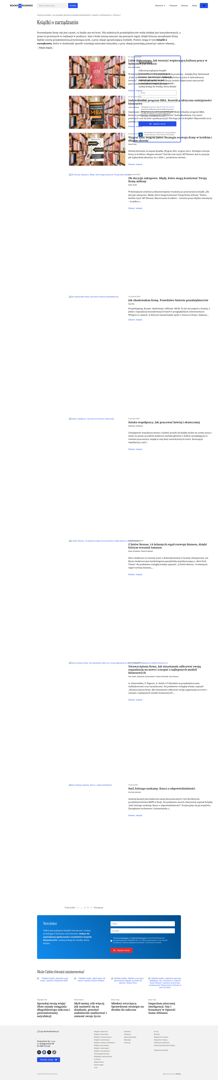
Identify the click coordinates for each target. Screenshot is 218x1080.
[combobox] (52, 5)
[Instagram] (39, 1052)
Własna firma (99, 1062)
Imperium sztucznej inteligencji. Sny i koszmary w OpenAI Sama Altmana (161, 1008)
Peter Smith (132, 185)
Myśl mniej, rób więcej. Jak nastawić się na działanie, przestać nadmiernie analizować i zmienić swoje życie (90, 1009)
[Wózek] (204, 5)
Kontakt (157, 1034)
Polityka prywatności (161, 1043)
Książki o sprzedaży (101, 1045)
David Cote (132, 144)
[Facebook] (44, 1052)
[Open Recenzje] (165, 5)
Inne (95, 1068)
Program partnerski (161, 1050)
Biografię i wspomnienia (103, 1056)
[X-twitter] (49, 1052)
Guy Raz (131, 304)
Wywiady (127, 1040)
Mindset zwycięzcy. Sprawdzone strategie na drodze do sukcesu (127, 1006)
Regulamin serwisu (161, 1037)
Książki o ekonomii (100, 1031)
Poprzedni (70, 907)
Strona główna (44, 15)
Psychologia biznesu (101, 1054)
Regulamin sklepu (160, 1040)
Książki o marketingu (101, 1040)
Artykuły (127, 1043)
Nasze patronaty (130, 1037)
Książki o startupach (101, 1048)
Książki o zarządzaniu (102, 15)
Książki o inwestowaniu (102, 1037)
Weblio (178, 1074)
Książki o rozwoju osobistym (104, 1043)
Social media (98, 1065)
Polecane (127, 1034)
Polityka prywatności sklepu (164, 1045)
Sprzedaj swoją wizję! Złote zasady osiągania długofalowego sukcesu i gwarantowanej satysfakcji (53, 1009)
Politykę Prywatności (167, 107)
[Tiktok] (54, 1052)
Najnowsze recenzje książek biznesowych (72, 15)
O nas (156, 1031)
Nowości (127, 1031)
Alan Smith (132, 676)
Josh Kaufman (133, 107)
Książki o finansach (101, 1034)
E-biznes (97, 1059)
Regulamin (152, 107)
